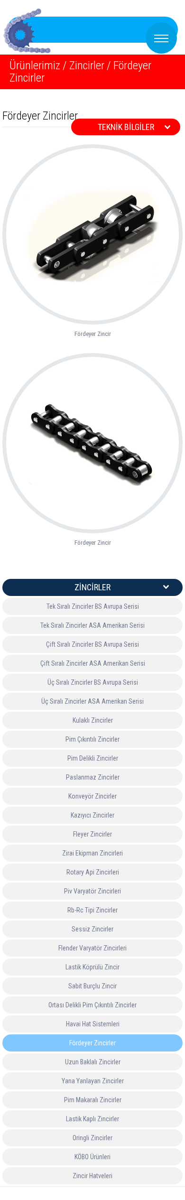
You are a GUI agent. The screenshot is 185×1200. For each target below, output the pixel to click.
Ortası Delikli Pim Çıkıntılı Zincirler (92, 1005)
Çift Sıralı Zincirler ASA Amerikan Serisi (92, 663)
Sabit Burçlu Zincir (92, 986)
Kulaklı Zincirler (93, 720)
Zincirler (86, 65)
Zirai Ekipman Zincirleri (92, 853)
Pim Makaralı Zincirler (92, 1100)
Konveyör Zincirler (92, 796)
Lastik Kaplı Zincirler (92, 1119)
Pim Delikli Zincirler (92, 758)
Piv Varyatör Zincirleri (92, 891)
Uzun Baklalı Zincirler (92, 1062)
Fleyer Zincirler (92, 834)
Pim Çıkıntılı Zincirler (92, 739)
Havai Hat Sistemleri (93, 1024)
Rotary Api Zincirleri (92, 872)
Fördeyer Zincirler (92, 1043)
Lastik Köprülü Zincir (92, 967)
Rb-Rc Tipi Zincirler (92, 910)
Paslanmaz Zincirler (93, 777)
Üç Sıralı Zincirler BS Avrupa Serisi (92, 682)
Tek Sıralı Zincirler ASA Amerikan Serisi (92, 625)
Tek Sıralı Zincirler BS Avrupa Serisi (92, 606)
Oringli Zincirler (92, 1138)
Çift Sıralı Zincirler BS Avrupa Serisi (92, 644)
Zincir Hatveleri (92, 1176)
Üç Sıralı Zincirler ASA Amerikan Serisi (92, 701)
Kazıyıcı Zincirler (92, 815)
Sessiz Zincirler (92, 929)
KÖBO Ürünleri (92, 1157)
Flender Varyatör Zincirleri (92, 948)
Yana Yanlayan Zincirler (93, 1081)
